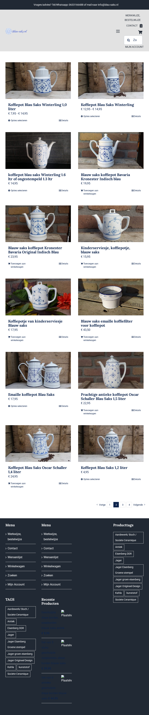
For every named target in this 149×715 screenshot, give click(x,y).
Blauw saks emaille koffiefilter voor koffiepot (107, 323)
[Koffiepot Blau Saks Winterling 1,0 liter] (38, 80)
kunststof (24, 667)
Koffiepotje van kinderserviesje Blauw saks (35, 323)
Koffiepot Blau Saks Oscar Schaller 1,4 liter (37, 469)
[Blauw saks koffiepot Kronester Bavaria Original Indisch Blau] (38, 223)
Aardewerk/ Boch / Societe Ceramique (18, 612)
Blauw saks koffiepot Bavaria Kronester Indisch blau (105, 176)
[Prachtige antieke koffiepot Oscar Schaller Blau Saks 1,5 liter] (111, 370)
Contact (13, 548)
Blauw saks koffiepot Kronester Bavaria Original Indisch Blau (35, 250)
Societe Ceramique (17, 673)
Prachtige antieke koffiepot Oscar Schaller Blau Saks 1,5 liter (110, 396)
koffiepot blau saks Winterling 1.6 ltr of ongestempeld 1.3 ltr (37, 176)
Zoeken (12, 575)
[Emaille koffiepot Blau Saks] (38, 370)
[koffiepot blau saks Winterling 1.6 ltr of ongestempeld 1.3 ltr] (38, 150)
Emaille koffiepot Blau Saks (31, 394)
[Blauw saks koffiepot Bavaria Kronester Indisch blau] (111, 150)
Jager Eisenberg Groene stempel (16, 644)
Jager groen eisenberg (20, 653)
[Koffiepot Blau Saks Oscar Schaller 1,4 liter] (38, 443)
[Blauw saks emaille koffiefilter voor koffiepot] (111, 297)
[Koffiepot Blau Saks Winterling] (111, 80)
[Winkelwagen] (140, 32)
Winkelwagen (16, 566)
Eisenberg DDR (15, 628)
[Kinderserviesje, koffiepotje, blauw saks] (111, 223)
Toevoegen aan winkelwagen (90, 192)
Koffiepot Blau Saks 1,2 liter (104, 467)
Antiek (11, 621)
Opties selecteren (19, 120)
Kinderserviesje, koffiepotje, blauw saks (105, 250)
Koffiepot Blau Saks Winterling (107, 104)
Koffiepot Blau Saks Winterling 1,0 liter (37, 106)
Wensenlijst (15, 557)
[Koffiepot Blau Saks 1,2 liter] (111, 443)
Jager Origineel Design (20, 660)
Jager (10, 634)
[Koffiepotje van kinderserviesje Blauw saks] (38, 297)
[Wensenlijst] (141, 26)
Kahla (10, 667)
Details (64, 120)
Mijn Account (16, 584)
